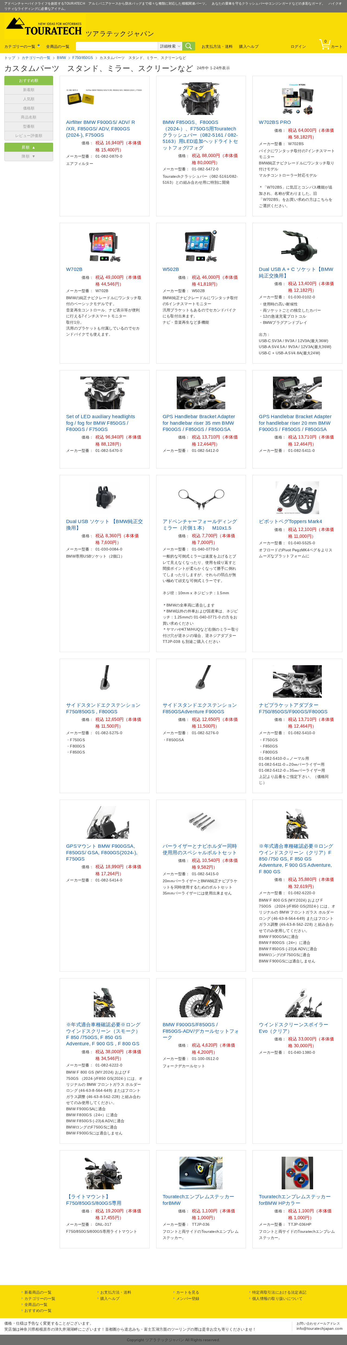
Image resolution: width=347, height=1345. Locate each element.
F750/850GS (82, 58)
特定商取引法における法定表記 (279, 1292)
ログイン (298, 46)
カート (333, 44)
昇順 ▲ (29, 147)
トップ (9, 58)
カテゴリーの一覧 (19, 46)
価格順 (29, 108)
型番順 (29, 126)
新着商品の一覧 (38, 1292)
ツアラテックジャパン (120, 33)
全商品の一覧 (57, 46)
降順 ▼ (29, 156)
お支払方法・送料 (217, 46)
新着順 (29, 89)
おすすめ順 (28, 80)
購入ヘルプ (249, 46)
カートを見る (188, 1292)
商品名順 (28, 117)
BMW (61, 58)
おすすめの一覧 (38, 1310)
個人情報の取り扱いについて (277, 1298)
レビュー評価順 (28, 135)
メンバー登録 (188, 1298)
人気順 (29, 99)
